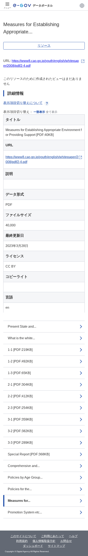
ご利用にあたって (52, 536)
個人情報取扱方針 (44, 541)
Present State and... (22, 326)
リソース (44, 45)
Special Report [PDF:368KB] (29, 454)
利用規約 (22, 541)
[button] (82, 5)
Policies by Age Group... (25, 477)
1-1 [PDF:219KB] (20, 349)
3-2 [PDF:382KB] (20, 431)
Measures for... (19, 500)
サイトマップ (56, 545)
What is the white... (21, 338)
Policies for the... (20, 489)
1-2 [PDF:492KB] (20, 361)
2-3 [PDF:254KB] (20, 408)
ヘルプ (73, 536)
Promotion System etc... (25, 512)
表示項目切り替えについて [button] (23, 103)
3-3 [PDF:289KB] (20, 442)
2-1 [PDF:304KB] (20, 384)
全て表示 (51, 111)
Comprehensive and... (24, 466)
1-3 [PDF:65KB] (19, 373)
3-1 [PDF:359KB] (20, 419)
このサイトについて (23, 536)
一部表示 (39, 111)
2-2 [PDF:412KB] (20, 396)
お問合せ (66, 541)
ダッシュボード (33, 545)
